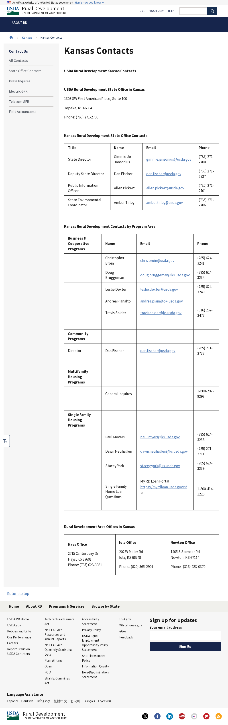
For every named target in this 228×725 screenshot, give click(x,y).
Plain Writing (53, 660)
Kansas (27, 37)
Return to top (18, 593)
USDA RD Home (18, 619)
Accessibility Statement (90, 621)
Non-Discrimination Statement (95, 674)
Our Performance (19, 637)
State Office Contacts (25, 70)
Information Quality (95, 666)
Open (48, 666)
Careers (12, 643)
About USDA (156, 11)
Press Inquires (19, 81)
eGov (122, 631)
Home (141, 11)
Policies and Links (19, 631)
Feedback (126, 637)
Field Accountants (22, 111)
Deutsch (27, 701)
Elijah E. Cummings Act (57, 680)
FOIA (48, 672)
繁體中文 (60, 701)
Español (12, 701)
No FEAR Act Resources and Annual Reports (55, 634)
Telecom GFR (19, 101)
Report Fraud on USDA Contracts (18, 651)
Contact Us (18, 51)
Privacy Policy (91, 630)
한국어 (75, 701)
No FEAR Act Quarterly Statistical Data (58, 650)
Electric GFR (18, 91)
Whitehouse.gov (130, 625)
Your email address (166, 627)
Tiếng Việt (43, 701)
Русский (104, 701)
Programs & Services (66, 606)
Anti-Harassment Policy (94, 658)
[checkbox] (5, 441)
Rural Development (44, 11)
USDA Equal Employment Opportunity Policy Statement (95, 643)
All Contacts (18, 60)
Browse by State (106, 606)
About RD (34, 606)
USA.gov (125, 619)
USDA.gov (14, 625)
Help (171, 11)
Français (89, 701)
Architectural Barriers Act (59, 621)
